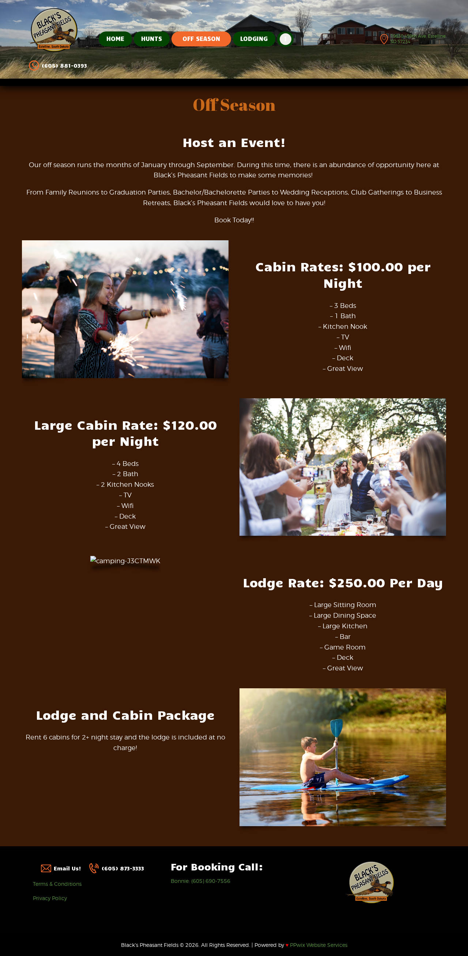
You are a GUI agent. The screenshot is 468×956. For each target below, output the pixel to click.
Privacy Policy (50, 898)
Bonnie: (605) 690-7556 (200, 881)
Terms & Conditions (57, 884)
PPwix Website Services (316, 945)
